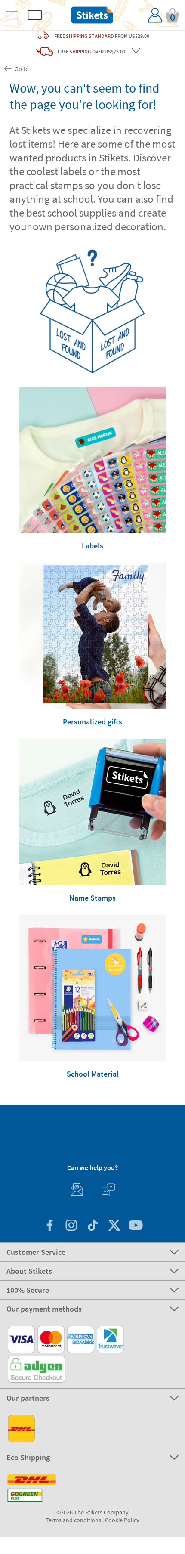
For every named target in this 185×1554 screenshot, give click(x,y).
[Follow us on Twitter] (114, 1226)
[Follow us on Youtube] (135, 1226)
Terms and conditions (73, 1520)
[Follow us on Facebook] (49, 1226)
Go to (21, 69)
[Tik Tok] (92, 1226)
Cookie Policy (122, 1520)
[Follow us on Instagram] (71, 1226)
